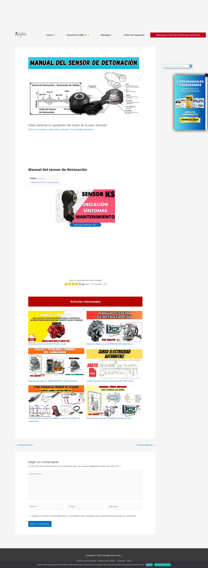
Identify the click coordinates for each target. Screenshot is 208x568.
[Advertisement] (65, 15)
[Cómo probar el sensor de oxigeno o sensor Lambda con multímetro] (56, 401)
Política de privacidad (162, 565)
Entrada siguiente (146, 445)
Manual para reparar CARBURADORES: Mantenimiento (53, 381)
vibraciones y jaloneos (59, 129)
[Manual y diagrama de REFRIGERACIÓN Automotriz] (114, 326)
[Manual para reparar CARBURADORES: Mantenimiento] (56, 363)
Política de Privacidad (86, 561)
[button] (50, 35)
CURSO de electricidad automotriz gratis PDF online (110, 381)
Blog (129, 561)
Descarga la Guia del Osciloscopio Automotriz (178, 35)
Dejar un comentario (37, 129)
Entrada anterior (24, 445)
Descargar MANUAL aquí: (85, 224)
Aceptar (149, 565)
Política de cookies (106, 561)
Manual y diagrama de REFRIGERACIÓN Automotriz (110, 344)
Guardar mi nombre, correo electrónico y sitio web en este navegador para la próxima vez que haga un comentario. (84, 516)
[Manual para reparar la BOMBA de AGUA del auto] (114, 401)
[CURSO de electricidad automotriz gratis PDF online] (114, 363)
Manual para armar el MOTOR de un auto (47, 344)
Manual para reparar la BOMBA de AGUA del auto (109, 418)
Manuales (105, 35)
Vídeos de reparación (134, 35)
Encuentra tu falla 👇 (77, 35)
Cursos (49, 35)
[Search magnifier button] (190, 65)
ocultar (40, 178)
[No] (205, 565)
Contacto (121, 561)
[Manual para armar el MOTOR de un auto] (56, 326)
